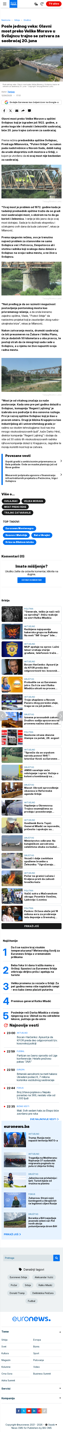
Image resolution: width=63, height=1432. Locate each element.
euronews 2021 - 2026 (30, 1424)
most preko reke (15, 506)
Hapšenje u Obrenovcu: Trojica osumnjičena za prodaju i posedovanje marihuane (38, 808)
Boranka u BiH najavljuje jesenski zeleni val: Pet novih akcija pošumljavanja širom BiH (42, 1222)
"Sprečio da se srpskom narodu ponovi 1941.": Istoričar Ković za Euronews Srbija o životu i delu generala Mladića (41, 755)
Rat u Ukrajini (42, 535)
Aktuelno (29, 626)
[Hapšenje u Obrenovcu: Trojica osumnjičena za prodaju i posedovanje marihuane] (12, 808)
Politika (28, 609)
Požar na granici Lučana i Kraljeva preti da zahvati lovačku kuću (39, 879)
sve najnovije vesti (43, 1119)
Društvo (27, 20)
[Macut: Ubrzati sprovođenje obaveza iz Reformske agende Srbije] (12, 790)
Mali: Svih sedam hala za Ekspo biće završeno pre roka (38, 1112)
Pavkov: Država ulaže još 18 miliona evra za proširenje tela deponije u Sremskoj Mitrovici (41, 914)
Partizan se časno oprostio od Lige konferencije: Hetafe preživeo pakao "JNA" (37, 1058)
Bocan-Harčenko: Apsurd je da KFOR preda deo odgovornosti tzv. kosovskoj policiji (41, 667)
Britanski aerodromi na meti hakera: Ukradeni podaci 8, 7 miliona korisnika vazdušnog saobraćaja (37, 1077)
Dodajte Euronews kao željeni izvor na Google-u (34, 102)
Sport (36, 1353)
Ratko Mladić (45, 1285)
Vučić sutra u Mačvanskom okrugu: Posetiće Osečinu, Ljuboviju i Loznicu (40, 896)
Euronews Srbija (18, 1277)
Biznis (36, 1346)
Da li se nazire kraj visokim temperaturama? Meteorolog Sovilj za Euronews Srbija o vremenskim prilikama (35, 952)
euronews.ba (16, 1126)
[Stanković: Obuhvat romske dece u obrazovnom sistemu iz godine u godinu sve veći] (3, 716)
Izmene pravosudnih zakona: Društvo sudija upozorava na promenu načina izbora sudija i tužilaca (42, 720)
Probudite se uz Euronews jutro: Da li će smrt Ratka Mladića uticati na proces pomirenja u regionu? (40, 685)
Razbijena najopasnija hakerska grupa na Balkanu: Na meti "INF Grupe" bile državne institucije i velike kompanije (41, 632)
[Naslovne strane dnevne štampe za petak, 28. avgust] (12, 737)
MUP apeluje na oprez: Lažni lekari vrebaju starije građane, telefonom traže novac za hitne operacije (41, 649)
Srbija (17, 20)
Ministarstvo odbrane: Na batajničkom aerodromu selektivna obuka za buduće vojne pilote (41, 843)
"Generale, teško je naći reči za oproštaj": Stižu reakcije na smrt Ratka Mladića (42, 614)
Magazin (5, 1360)
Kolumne (5, 1366)
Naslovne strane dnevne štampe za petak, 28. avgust (41, 736)
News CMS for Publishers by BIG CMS (31, 1428)
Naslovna (5, 20)
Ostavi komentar (31, 580)
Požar (14, 1285)
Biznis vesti (23, 1106)
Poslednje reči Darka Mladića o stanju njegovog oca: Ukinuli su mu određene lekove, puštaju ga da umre (35, 1016)
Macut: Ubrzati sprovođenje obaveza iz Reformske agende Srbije (41, 790)
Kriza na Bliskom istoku (19, 542)
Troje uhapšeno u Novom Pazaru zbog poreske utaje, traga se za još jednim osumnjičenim (41, 702)
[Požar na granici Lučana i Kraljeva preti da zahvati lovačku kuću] (12, 878)
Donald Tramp (17, 1293)
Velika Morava (33, 501)
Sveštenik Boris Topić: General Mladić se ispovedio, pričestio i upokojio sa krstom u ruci (42, 826)
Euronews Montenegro (19, 528)
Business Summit (42, 1373)
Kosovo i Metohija (16, 535)
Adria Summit (8, 1380)
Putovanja (38, 1360)
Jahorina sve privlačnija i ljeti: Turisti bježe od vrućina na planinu (42, 1181)
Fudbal (21, 1051)
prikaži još (31, 926)
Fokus (20, 1088)
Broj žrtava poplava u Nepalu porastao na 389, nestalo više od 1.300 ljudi (36, 1095)
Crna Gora (6, 1373)
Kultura (5, 1353)
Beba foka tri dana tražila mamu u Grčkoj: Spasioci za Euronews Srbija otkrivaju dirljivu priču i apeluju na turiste (34, 970)
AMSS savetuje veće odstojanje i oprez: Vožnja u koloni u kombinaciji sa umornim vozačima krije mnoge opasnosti (41, 773)
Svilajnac (11, 501)
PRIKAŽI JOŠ (11, 1234)
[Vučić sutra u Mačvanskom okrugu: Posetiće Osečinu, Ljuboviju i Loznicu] (12, 896)
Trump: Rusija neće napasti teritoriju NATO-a (43, 1139)
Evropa (21, 1069)
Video (36, 1366)
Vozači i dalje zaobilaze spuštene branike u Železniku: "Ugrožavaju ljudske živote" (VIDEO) (38, 861)
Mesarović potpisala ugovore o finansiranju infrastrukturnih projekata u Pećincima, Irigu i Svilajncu (31, 478)
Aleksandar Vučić (44, 1277)
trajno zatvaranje (17, 512)
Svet (3, 1346)
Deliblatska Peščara (42, 1293)
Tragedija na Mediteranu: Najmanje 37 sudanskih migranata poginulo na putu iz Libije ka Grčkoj (42, 1161)
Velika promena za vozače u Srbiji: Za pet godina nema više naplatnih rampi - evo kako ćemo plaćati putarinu (35, 986)
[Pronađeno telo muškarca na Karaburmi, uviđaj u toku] (60, 716)
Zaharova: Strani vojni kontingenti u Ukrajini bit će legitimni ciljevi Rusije (42, 1201)
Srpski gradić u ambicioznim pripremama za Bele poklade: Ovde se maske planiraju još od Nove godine (31, 464)
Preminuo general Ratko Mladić (31, 1001)
